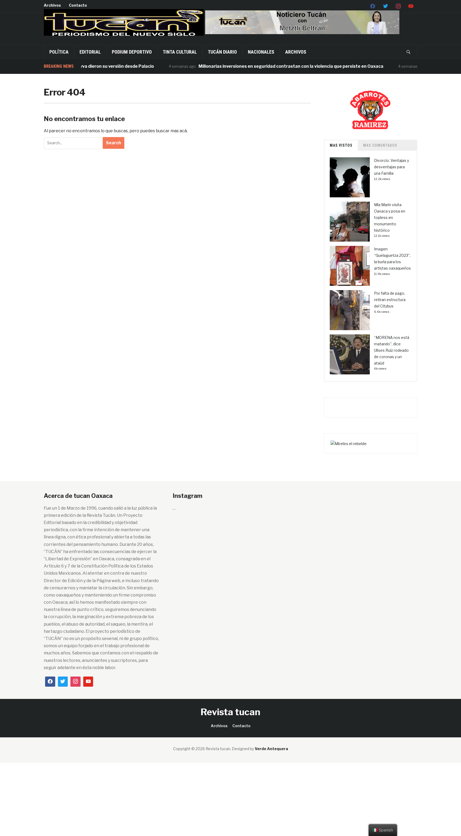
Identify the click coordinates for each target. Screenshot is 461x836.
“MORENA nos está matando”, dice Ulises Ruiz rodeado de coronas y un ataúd (391, 350)
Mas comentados (380, 145)
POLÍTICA (59, 52)
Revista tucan (230, 711)
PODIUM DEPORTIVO (132, 52)
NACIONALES (261, 52)
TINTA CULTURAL (180, 52)
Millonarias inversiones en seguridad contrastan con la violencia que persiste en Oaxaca (277, 66)
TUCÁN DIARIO (222, 52)
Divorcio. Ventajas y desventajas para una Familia (391, 166)
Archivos (52, 5)
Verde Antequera (271, 748)
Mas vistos (341, 145)
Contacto (78, 5)
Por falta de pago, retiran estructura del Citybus (390, 299)
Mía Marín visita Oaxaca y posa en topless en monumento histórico (389, 217)
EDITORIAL (90, 52)
